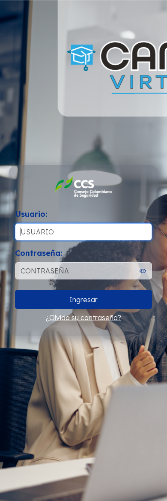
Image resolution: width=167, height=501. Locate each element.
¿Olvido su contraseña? (83, 317)
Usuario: (31, 214)
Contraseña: (38, 253)
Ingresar (83, 299)
